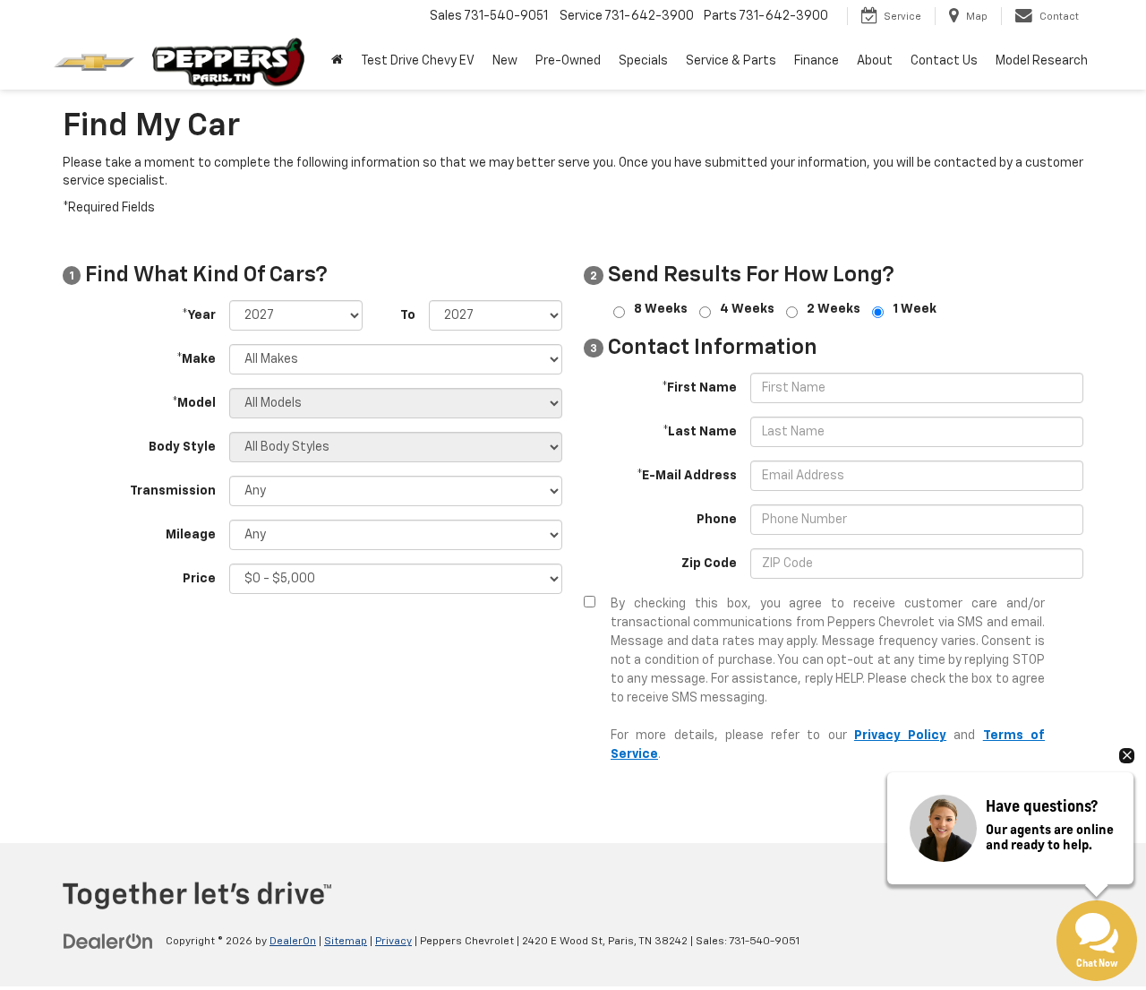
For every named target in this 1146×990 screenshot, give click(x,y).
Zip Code (709, 563)
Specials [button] (643, 61)
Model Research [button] (1042, 61)
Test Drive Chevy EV (418, 61)
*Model (194, 403)
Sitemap (345, 941)
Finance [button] (816, 61)
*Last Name (700, 432)
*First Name (699, 388)
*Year (199, 315)
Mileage (191, 535)
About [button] (875, 61)
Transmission (173, 491)
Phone (717, 519)
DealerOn (292, 941)
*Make (196, 359)
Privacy (393, 941)
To (407, 315)
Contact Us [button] (944, 61)
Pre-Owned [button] (568, 61)
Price (199, 578)
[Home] (337, 61)
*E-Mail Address (687, 475)
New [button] (504, 61)
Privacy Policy (900, 735)
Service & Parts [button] (731, 61)
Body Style (182, 447)
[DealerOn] (108, 940)
